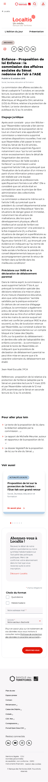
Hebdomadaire (18, 603)
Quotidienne (17, 597)
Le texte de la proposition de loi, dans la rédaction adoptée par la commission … (24, 428)
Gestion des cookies (33, 764)
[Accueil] (23, 4)
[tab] (10, 523)
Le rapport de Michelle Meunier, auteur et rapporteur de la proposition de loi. (25, 438)
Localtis (7, 11)
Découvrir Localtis (18, 573)
